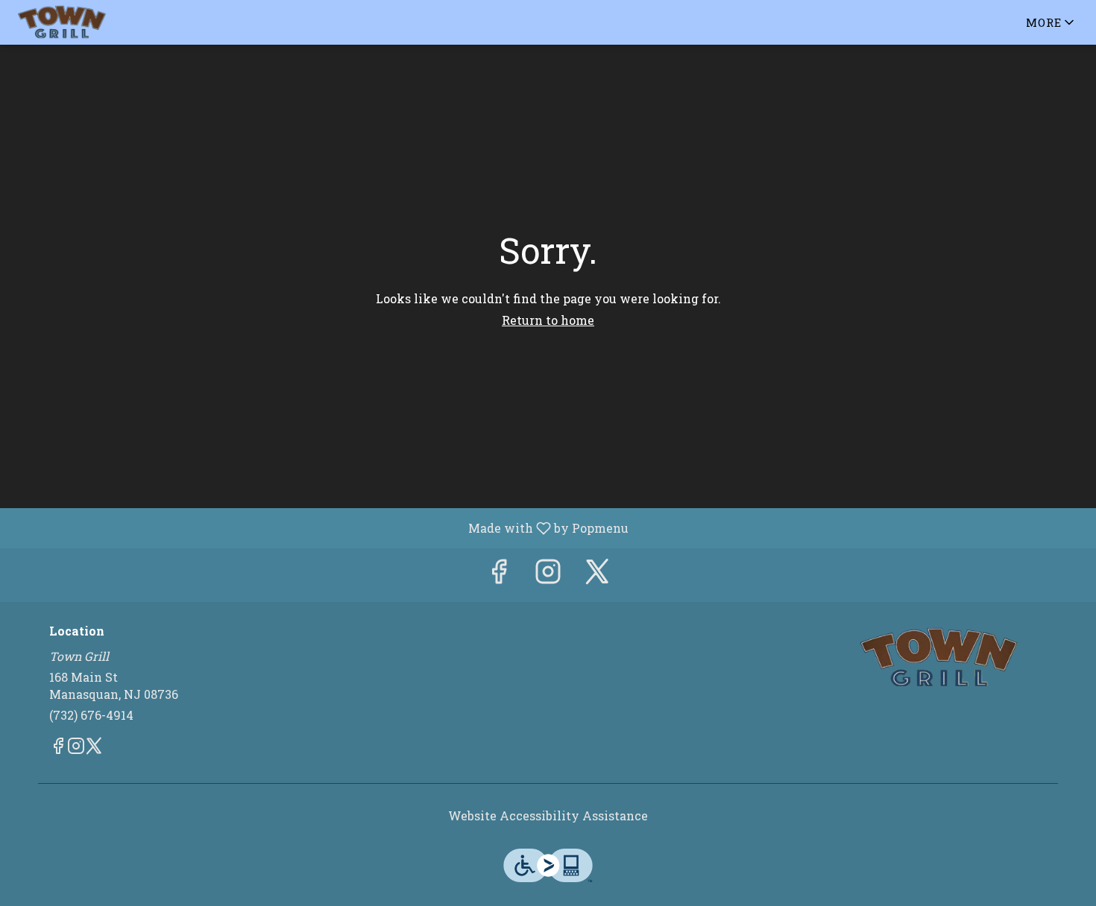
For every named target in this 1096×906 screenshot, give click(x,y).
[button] (1051, 22)
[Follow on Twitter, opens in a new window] (597, 575)
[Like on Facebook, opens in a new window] (498, 575)
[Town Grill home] (79, 22)
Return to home (548, 320)
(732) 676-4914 (91, 715)
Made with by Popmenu (320, 527)
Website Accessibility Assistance (548, 815)
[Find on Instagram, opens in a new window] (548, 575)
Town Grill (939, 657)
